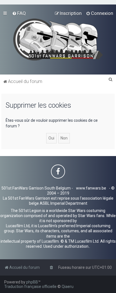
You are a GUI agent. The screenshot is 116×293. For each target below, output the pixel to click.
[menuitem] (19, 13)
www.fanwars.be (91, 188)
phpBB (32, 282)
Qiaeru (67, 286)
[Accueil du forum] (58, 39)
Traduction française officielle (30, 286)
